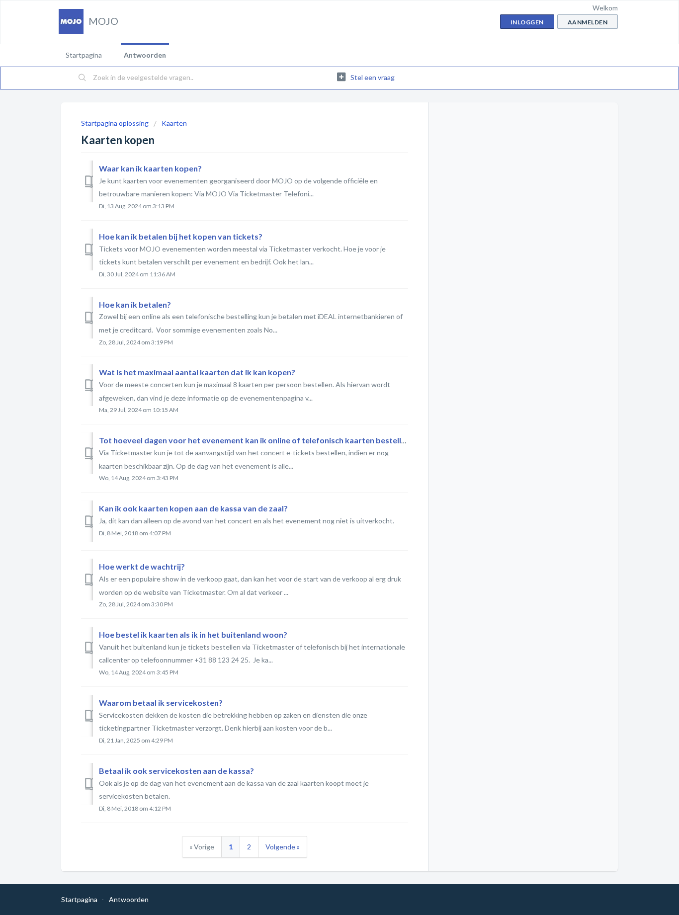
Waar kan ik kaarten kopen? (150, 168)
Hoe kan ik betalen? (135, 304)
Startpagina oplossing (115, 123)
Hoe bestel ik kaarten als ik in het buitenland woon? (193, 634)
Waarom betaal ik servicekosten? (161, 702)
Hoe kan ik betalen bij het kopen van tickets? (180, 236)
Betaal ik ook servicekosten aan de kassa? (176, 770)
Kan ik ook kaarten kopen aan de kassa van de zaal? (193, 508)
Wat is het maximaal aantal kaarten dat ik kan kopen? (197, 372)
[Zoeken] (82, 78)
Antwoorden (145, 55)
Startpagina (84, 55)
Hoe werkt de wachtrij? (142, 566)
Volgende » (282, 846)
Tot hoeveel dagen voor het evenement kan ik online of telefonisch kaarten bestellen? (256, 440)
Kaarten (174, 123)
